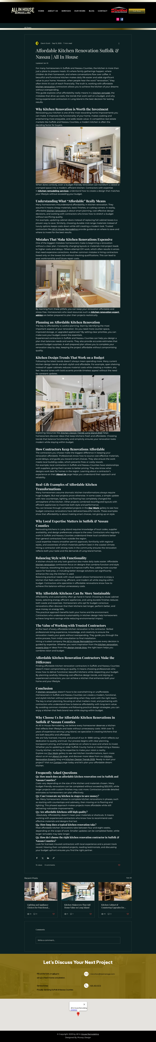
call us (54, 974)
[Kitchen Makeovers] (78, 891)
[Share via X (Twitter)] (42, 858)
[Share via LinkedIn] (48, 858)
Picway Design (84, 1037)
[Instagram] (117, 19)
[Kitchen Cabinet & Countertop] (115, 891)
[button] (66, 11)
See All (129, 878)
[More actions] (119, 43)
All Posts (27, 28)
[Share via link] (54, 858)
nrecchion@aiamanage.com (102, 974)
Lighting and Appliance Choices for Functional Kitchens (37, 906)
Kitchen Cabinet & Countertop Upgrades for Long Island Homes (112, 906)
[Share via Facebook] (37, 858)
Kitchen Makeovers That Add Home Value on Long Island (77, 906)
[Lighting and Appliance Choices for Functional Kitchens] (40, 891)
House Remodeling (90, 1034)
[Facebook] (121, 19)
